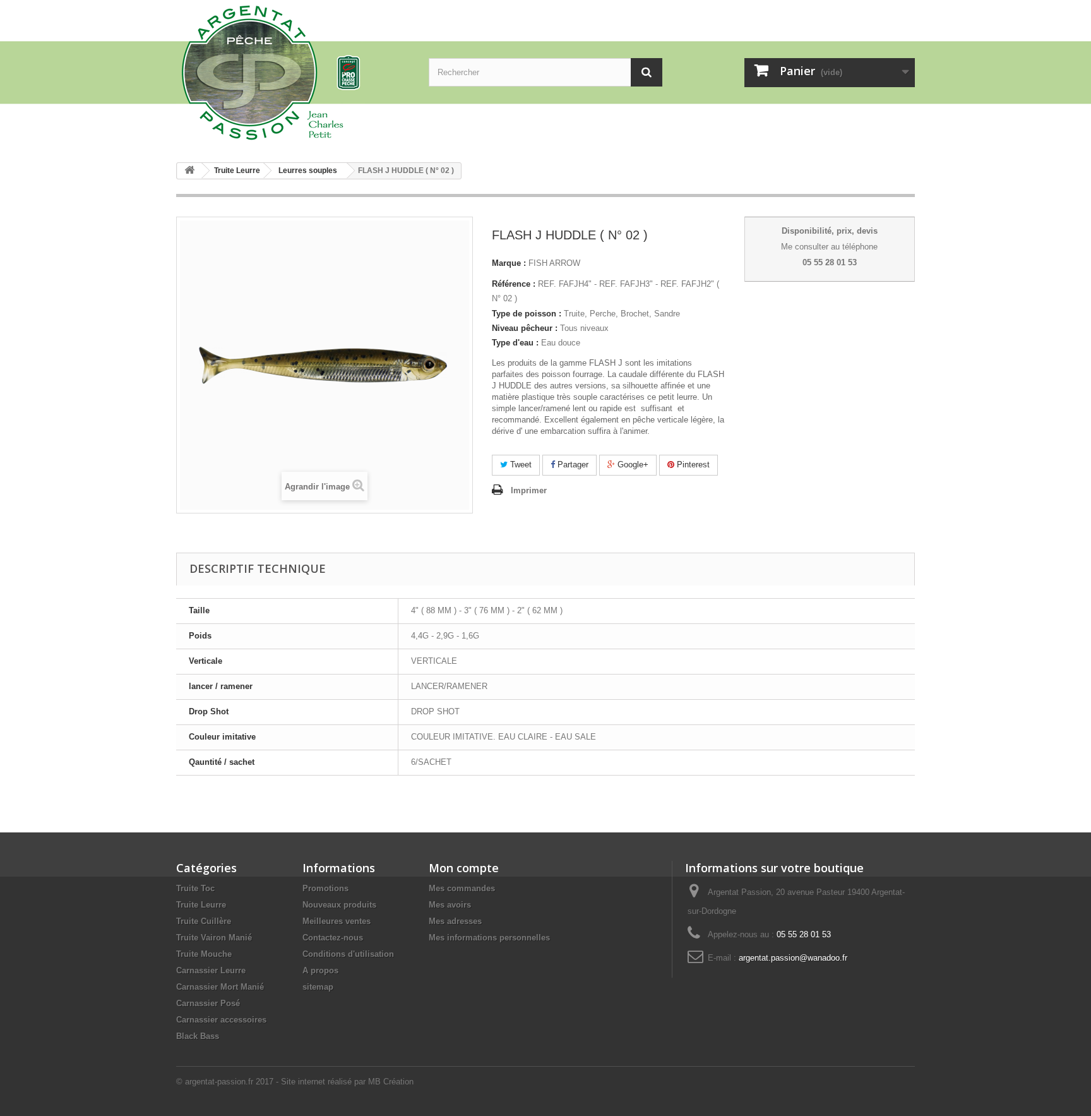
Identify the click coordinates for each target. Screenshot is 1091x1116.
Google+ (631, 464)
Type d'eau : (515, 342)
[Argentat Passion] (293, 71)
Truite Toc (195, 888)
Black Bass (197, 1036)
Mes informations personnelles (489, 937)
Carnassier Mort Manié (220, 987)
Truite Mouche (204, 954)
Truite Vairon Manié (214, 937)
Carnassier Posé (208, 1003)
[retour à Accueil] (189, 171)
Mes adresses (455, 921)
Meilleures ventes (336, 921)
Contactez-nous (332, 937)
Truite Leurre (201, 904)
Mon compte (464, 867)
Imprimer (529, 490)
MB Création (391, 1081)
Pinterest (692, 464)
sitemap (317, 987)
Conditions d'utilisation (348, 954)
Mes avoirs (450, 904)
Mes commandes (462, 888)
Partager (571, 464)
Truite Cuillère (203, 921)
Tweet (520, 464)
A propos (320, 970)
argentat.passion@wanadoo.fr (793, 958)
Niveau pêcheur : (524, 328)
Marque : (509, 263)
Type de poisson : (526, 313)
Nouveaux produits (339, 904)
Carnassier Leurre (211, 970)
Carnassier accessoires (221, 1019)
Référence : (513, 284)
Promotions (325, 888)
